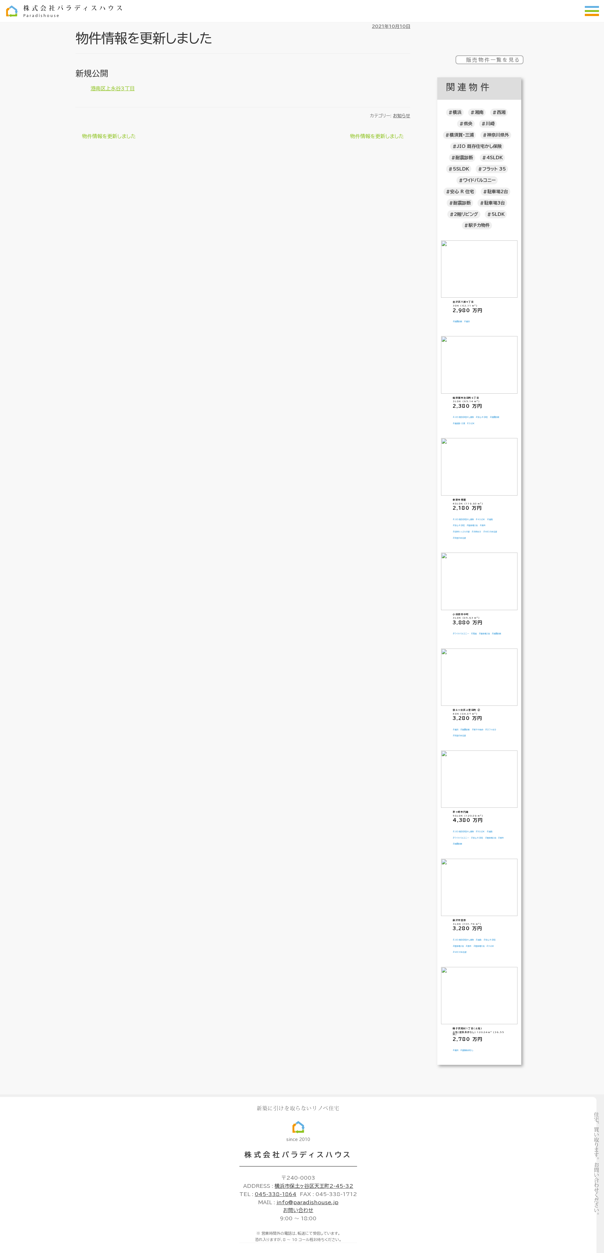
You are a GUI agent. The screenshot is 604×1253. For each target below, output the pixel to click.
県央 (468, 123)
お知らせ (401, 116)
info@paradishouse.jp (307, 1202)
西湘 (501, 112)
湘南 (479, 112)
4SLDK (494, 157)
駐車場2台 (497, 191)
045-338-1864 (275, 1194)
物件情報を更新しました (109, 137)
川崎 (490, 123)
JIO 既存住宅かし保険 (479, 146)
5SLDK (461, 169)
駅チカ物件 (479, 225)
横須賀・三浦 (462, 135)
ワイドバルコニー (479, 180)
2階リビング (466, 214)
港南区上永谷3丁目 (113, 88)
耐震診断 (464, 157)
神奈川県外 (498, 135)
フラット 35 (494, 169)
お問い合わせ (298, 1210)
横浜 (457, 112)
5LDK (498, 214)
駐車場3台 (494, 203)
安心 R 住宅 (462, 191)
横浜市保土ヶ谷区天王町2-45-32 (314, 1185)
